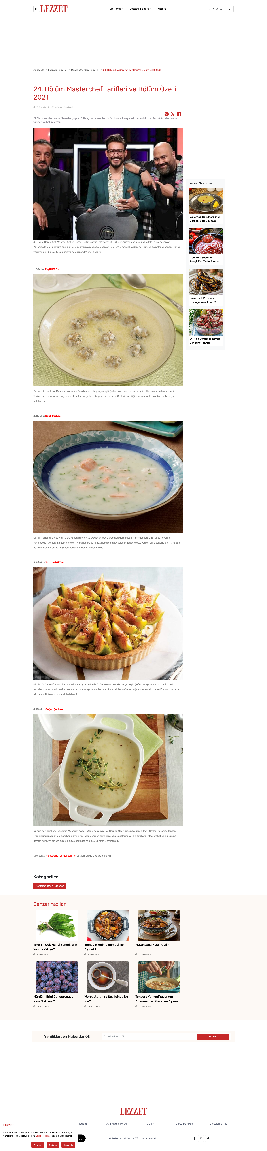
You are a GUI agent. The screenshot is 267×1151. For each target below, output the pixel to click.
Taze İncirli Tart (54, 562)
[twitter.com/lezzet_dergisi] (208, 1138)
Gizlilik (150, 1123)
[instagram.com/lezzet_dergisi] (201, 1138)
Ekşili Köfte (52, 269)
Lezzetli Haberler (140, 8)
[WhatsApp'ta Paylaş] (166, 114)
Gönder (212, 1036)
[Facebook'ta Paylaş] (178, 114)
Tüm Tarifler (115, 8)
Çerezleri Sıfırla (218, 1123)
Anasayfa (38, 69)
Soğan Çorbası (54, 709)
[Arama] (230, 9)
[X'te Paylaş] (172, 114)
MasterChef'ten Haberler (85, 69)
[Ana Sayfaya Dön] (133, 1110)
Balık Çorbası (53, 415)
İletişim (82, 1123)
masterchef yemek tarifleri (61, 855)
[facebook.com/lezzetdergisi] (194, 1138)
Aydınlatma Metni (116, 1123)
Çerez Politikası (184, 1123)
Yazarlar (162, 8)
